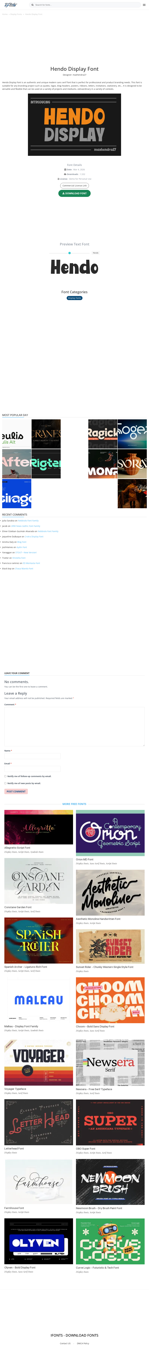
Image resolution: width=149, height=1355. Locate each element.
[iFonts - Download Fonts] (12, 4)
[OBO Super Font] (110, 1122)
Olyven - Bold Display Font (20, 1267)
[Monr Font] (102, 463)
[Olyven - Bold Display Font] (38, 1241)
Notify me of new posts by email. (24, 783)
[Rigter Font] (46, 463)
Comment (10, 704)
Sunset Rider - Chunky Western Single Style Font (104, 967)
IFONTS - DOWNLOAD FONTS (74, 1335)
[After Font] (16, 463)
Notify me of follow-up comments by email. (29, 776)
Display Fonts (16, 14)
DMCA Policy (83, 1343)
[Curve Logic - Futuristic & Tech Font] (110, 1241)
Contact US (65, 1343)
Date (69, 169)
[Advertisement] (74, 42)
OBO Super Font (85, 1148)
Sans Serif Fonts (97, 863)
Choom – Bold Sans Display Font (95, 1026)
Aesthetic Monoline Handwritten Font (98, 918)
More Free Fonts (74, 804)
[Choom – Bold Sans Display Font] (110, 1000)
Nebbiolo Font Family (28, 520)
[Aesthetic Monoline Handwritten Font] (110, 893)
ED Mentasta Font (31, 563)
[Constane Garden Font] (38, 881)
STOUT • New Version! (26, 552)
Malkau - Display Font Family (21, 1026)
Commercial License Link (75, 185)
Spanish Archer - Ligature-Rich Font (25, 966)
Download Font (76, 193)
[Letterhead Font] (38, 1122)
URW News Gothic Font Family (25, 526)
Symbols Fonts (37, 851)
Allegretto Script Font (17, 847)
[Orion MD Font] (110, 833)
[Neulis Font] (16, 434)
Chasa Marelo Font (24, 568)
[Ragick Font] (102, 434)
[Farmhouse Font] (38, 1182)
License (63, 178)
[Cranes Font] (46, 434)
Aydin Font (22, 547)
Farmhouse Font (14, 1208)
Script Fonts (23, 851)
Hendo (74, 269)
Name (8, 750)
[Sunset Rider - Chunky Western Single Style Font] (110, 946)
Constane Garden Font (18, 907)
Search (32, 4)
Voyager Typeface (15, 1088)
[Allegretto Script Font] (38, 827)
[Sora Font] (132, 463)
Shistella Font (18, 557)
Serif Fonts (35, 911)
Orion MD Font (84, 859)
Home (5, 14)
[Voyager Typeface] (38, 1063)
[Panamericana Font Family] (132, 493)
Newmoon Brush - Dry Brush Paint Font (99, 1208)
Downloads (72, 174)
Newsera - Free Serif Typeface (94, 1089)
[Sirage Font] (16, 493)
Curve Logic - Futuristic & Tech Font (97, 1267)
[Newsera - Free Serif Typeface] (110, 1063)
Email (8, 763)
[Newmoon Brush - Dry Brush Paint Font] (110, 1182)
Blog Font (21, 542)
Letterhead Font (14, 1148)
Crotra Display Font (34, 536)
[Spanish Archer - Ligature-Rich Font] (38, 940)
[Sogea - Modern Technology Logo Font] (132, 434)
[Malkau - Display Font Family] (38, 1000)
